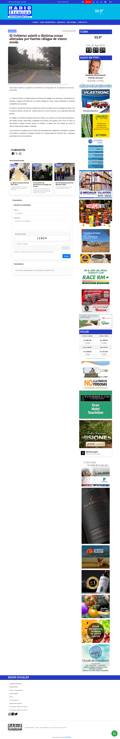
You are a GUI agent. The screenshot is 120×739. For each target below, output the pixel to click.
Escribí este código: (20, 234)
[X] (97, 2)
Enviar (66, 256)
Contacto (82, 22)
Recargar (65, 248)
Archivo (61, 22)
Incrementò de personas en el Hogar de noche (42, 184)
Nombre (16, 210)
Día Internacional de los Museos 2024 (64, 184)
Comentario (17, 218)
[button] (83, 2)
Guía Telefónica (48, 22)
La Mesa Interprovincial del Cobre (20, 184)
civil (50, 26)
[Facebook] (101, 2)
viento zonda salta (73, 26)
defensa (42, 26)
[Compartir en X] (16, 153)
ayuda (57, 26)
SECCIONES (71, 22)
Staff (35, 22)
